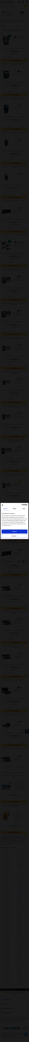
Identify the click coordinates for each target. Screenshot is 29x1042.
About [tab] (23, 508)
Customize (13, 536)
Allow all (14, 531)
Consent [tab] (5, 508)
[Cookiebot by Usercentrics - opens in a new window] (21, 505)
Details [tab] (14, 508)
